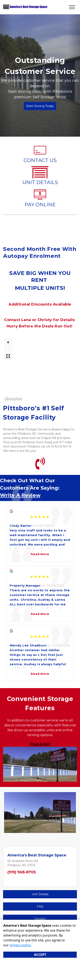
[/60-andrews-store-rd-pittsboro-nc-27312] (40, 176)
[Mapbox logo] (13, 399)
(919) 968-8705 (21, 872)
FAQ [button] (40, 906)
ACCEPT (40, 954)
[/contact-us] (40, 154)
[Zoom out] (8, 348)
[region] (40, 370)
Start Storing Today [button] (40, 106)
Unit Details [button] (40, 894)
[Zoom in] (8, 342)
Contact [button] (40, 919)
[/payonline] (40, 198)
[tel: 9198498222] (40, 467)
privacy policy (20, 945)
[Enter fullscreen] (8, 356)
